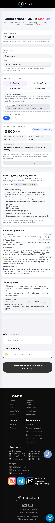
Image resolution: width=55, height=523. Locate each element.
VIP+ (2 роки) (22, 184)
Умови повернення (34, 432)
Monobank (16, 83)
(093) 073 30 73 (19, 467)
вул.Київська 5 (19, 456)
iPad (11, 408)
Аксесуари (30, 414)
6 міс (14, 118)
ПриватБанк (41, 83)
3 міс (6, 118)
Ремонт (13, 425)
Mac (11, 404)
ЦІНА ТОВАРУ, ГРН (11, 33)
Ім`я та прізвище (12, 334)
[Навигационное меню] (4, 4)
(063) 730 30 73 (38, 454)
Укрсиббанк (16, 88)
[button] (10, 3)
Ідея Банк (41, 88)
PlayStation (31, 408)
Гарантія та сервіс (34, 428)
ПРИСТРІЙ (7, 50)
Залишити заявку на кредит (27, 163)
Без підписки (11, 105)
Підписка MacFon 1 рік (25, 105)
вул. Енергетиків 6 (21, 470)
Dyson (28, 404)
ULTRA (34, 184)
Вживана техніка (30, 401)
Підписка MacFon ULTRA (34, 108)
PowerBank (31, 411)
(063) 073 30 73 (18, 454)
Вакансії (29, 425)
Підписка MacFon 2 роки (14, 108)
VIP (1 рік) (10, 184)
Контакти (30, 442)
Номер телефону (12, 348)
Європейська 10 (39, 456)
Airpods (13, 414)
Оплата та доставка (35, 439)
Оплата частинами (34, 435)
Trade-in (13, 428)
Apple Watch (15, 411)
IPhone (12, 401)
